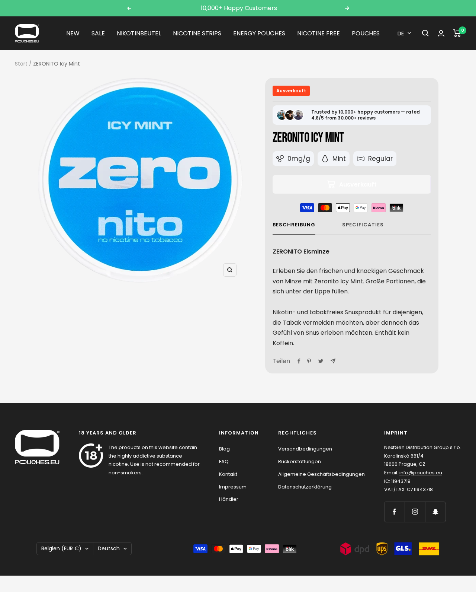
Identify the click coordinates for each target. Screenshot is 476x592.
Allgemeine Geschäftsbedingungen (321, 474)
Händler (228, 499)
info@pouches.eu (420, 472)
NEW (73, 33)
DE (401, 33)
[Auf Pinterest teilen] (309, 361)
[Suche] (425, 33)
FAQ (224, 461)
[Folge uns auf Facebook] (394, 512)
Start (21, 63)
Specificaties (363, 225)
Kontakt (228, 474)
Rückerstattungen (299, 461)
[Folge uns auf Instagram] (415, 512)
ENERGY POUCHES (259, 33)
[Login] (441, 33)
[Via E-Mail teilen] (333, 361)
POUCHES (366, 33)
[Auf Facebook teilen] (299, 361)
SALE (98, 33)
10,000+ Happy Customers (239, 8)
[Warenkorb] (457, 33)
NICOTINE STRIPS (197, 33)
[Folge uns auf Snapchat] (435, 512)
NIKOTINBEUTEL (139, 33)
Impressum (233, 486)
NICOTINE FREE (318, 33)
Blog (224, 448)
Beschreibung (294, 225)
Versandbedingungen (305, 448)
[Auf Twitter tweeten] (321, 361)
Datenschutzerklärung (305, 486)
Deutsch (109, 548)
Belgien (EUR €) (61, 548)
